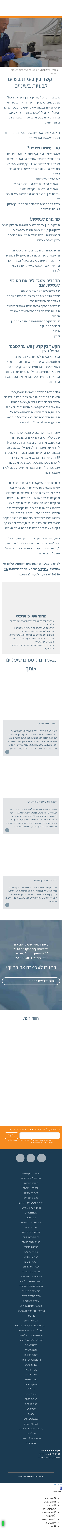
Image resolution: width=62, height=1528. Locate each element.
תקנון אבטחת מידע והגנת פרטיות (31, 1325)
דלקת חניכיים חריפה (31, 1359)
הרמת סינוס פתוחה (31, 1242)
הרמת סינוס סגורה (31, 1232)
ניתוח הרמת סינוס (31, 1237)
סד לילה (31, 1389)
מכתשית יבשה (31, 1423)
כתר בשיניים (31, 1379)
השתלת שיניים (31, 1193)
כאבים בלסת (31, 1399)
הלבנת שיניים (31, 1364)
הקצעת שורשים (31, 1418)
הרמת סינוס (31, 1227)
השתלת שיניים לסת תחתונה (31, 1202)
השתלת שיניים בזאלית (31, 1305)
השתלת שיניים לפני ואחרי (31, 1340)
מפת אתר (31, 1443)
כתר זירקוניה (31, 1369)
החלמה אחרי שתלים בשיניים (31, 1310)
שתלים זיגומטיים (31, 1301)
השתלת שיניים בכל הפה (31, 1335)
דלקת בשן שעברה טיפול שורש (42, 801)
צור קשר (31, 1315)
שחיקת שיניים (31, 1384)
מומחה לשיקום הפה (31, 1173)
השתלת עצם (31, 1433)
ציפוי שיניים (31, 1217)
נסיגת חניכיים (31, 1350)
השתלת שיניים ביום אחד (31, 1286)
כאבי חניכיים (31, 1404)
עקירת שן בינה (31, 1252)
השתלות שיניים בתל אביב (31, 1281)
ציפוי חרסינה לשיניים (47, 723)
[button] (61, 1488)
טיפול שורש (31, 1394)
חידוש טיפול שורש (31, 1271)
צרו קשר (43, 569)
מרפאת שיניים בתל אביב (31, 1428)
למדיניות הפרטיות (37, 1142)
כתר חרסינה (31, 1374)
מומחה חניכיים (31, 1183)
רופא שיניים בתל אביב (31, 1276)
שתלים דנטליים (31, 1198)
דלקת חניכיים (31, 1261)
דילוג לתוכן (57, 1484)
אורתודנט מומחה (31, 1188)
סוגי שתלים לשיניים (31, 1291)
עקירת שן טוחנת (31, 1266)
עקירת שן (31, 1409)
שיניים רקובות (31, 1256)
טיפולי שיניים (31, 1345)
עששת (31, 1413)
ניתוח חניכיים (31, 1212)
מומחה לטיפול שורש (31, 1178)
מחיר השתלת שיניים (31, 1296)
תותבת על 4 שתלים (31, 1207)
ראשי (55, 69)
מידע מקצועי (45, 69)
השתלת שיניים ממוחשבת (31, 1330)
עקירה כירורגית (31, 1246)
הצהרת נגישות (31, 1320)
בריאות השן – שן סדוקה (45, 880)
